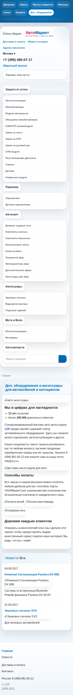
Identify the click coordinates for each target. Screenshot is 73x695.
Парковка (11, 187)
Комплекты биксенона (17, 238)
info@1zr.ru (11, 461)
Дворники (9, 4)
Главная (7, 650)
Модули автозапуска (16, 113)
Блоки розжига (13, 251)
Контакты (7, 671)
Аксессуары (13, 286)
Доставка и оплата (14, 41)
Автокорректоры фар (17, 263)
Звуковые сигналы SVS (21, 610)
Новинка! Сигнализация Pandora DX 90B (32, 574)
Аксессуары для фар (17, 276)
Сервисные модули (16, 177)
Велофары (11, 337)
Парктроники (12, 198)
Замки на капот (13, 132)
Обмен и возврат (38, 41)
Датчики (9, 171)
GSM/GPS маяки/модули (19, 126)
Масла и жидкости (43, 4)
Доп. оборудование (41, 12)
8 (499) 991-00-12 (23, 678)
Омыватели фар (14, 257)
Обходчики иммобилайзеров (21, 119)
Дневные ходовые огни (18, 225)
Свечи (7, 12)
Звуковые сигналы (15, 297)
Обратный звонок (15, 65)
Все (22, 558)
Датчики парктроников (17, 204)
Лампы (24, 4)
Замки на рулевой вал (17, 145)
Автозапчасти (14, 347)
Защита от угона (16, 89)
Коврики (20, 12)
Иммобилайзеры (14, 107)
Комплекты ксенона (16, 231)
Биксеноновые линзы (17, 244)
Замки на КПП (13, 139)
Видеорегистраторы (16, 303)
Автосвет (11, 214)
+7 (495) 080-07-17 (17, 60)
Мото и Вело (13, 320)
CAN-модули (12, 151)
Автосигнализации (15, 100)
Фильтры (63, 4)
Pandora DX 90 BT (39, 594)
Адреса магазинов (14, 47)
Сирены (9, 164)
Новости (7, 657)
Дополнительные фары (18, 270)
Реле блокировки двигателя (20, 158)
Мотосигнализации (15, 331)
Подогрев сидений (15, 310)
